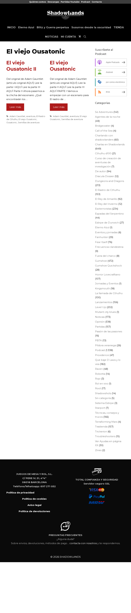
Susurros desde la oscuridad (91, 27)
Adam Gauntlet (17, 116)
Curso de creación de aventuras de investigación (108, 162)
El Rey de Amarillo (106, 198)
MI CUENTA (68, 36)
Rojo (97, 378)
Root (98, 388)
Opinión (100, 321)
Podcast (85, 2)
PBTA (98, 340)
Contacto (97, 2)
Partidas (100, 326)
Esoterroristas (103, 208)
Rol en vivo (101, 383)
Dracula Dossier (104, 176)
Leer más (15, 107)
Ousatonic (11, 122)
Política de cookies (34, 498)
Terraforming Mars (106, 421)
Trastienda (101, 426)
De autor (100, 171)
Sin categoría (103, 398)
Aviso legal (34, 505)
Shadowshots (103, 393)
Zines (98, 450)
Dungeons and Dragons (109, 181)
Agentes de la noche (107, 116)
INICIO (11, 27)
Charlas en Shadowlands (110, 144)
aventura (30, 116)
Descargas (53, 2)
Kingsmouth (102, 288)
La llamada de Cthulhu (109, 293)
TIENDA (119, 27)
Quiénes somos (37, 2)
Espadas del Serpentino (109, 213)
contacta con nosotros (83, 543)
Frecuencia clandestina (109, 246)
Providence (102, 355)
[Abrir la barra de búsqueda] (84, 36)
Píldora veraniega (105, 345)
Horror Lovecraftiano (107, 274)
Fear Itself (101, 242)
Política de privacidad (20, 492)
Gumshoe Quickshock (108, 265)
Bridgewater (102, 125)
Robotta (100, 373)
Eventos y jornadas (106, 232)
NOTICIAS (51, 36)
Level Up (100, 307)
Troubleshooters (105, 436)
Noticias (100, 316)
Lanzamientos (103, 302)
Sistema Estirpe (104, 403)
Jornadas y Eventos (106, 283)
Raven (99, 368)
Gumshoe (101, 260)
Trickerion (101, 431)
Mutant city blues (105, 311)
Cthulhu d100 (103, 153)
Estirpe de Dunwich (107, 222)
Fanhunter (101, 237)
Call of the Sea (103, 130)
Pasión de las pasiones (108, 331)
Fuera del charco (105, 255)
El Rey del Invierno (106, 203)
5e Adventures (104, 111)
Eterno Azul (26, 27)
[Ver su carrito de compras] (79, 36)
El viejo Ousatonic (28, 119)
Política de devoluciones (34, 511)
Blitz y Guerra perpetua (53, 27)
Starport (100, 407)
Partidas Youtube (70, 2)
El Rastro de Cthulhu (107, 189)
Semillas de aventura (28, 122)
